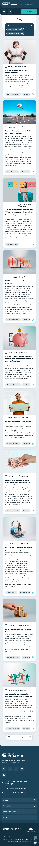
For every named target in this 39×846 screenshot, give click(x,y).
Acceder (28, 12)
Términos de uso (12, 842)
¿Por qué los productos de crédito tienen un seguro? (17, 71)
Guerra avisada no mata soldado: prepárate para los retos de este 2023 (18, 695)
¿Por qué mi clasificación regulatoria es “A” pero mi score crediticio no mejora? (19, 210)
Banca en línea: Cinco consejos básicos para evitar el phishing (18, 548)
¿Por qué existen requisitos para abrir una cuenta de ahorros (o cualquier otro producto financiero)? (19, 358)
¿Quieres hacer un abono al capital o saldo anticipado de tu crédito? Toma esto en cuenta (18, 482)
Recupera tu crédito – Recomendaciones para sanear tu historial (19, 132)
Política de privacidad (24, 842)
